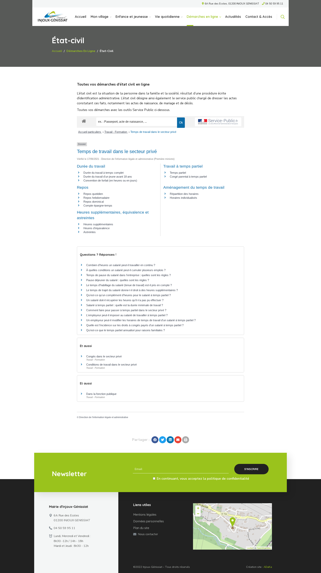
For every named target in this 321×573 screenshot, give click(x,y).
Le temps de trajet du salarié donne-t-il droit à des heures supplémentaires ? (132, 290)
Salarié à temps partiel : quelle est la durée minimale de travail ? (124, 305)
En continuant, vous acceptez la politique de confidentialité (203, 478)
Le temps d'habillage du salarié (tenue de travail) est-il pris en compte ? (129, 285)
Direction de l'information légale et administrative (103, 417)
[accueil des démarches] (84, 120)
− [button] (198, 513)
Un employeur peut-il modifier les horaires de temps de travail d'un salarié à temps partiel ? (141, 320)
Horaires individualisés (183, 197)
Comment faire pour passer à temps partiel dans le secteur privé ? (126, 310)
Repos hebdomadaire (96, 197)
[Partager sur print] (185, 439)
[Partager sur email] (177, 439)
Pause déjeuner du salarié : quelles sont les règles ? (117, 280)
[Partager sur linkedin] (170, 439)
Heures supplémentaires (98, 224)
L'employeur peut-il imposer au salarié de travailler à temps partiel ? (127, 315)
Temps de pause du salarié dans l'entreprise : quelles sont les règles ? (128, 275)
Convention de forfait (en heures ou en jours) (110, 180)
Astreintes (89, 232)
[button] (282, 16)
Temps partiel (178, 172)
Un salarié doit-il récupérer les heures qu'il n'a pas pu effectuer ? (124, 300)
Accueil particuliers (90, 131)
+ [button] (198, 508)
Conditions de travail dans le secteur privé (111, 364)
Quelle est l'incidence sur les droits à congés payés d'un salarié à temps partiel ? (135, 325)
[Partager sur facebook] (154, 439)
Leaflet (250, 547)
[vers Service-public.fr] (218, 122)
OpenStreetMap (264, 547)
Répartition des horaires (184, 193)
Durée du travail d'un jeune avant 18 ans (107, 176)
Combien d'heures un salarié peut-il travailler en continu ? (120, 265)
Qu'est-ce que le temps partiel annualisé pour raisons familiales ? (125, 330)
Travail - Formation (116, 131)
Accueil (57, 51)
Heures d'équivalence (96, 228)
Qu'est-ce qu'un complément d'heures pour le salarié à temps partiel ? (128, 295)
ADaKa (268, 567)
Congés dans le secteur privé (104, 356)
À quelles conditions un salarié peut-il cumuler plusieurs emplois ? (126, 270)
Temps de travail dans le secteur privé (153, 131)
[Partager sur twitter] (162, 439)
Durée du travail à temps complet (103, 172)
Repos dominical (93, 201)
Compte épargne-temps (97, 205)
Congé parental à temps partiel (188, 176)
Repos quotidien (93, 193)
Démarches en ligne (81, 51)
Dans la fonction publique (101, 393)
